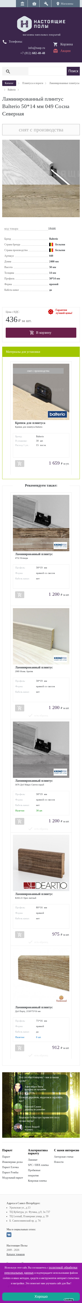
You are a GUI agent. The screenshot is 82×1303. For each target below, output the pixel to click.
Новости (58, 1162)
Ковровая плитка (37, 1180)
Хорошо (41, 1296)
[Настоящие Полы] (41, 24)
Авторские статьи (63, 1156)
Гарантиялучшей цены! (64, 311)
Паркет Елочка (10, 1167)
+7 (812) (32, 53)
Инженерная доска (12, 1162)
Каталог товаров (16, 1254)
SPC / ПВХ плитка (38, 1165)
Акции (65, 51)
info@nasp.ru (36, 48)
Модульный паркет (12, 1177)
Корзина (66, 44)
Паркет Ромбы (10, 1172)
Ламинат (32, 1159)
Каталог (9, 83)
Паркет (6, 1156)
